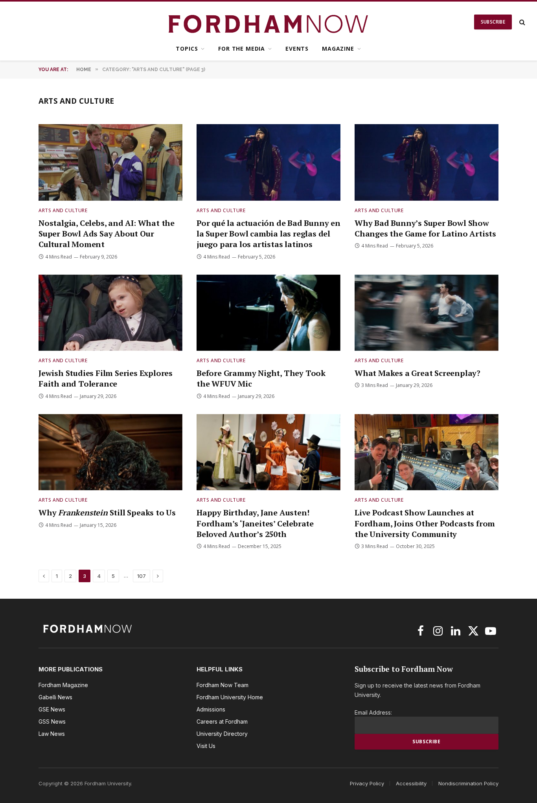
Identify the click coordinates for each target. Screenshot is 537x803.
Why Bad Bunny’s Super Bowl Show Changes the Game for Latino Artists (425, 228)
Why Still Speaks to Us (107, 512)
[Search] (521, 22)
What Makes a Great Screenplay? (418, 373)
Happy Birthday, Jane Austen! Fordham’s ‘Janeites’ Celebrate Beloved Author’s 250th (255, 523)
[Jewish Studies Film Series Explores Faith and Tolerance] (110, 313)
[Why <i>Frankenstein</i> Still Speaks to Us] (110, 452)
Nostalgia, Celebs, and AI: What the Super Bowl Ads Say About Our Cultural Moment (107, 233)
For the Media (241, 48)
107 (141, 576)
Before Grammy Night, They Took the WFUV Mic (261, 378)
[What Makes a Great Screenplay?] (426, 313)
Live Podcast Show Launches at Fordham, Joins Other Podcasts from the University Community (425, 523)
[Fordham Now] (269, 22)
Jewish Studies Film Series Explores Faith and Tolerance (106, 378)
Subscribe (493, 21)
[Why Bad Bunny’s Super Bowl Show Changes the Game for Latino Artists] (426, 162)
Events (297, 48)
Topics (187, 48)
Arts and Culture (63, 210)
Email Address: (373, 712)
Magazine (338, 48)
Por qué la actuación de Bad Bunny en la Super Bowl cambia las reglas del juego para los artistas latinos (268, 233)
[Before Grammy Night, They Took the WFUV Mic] (268, 313)
